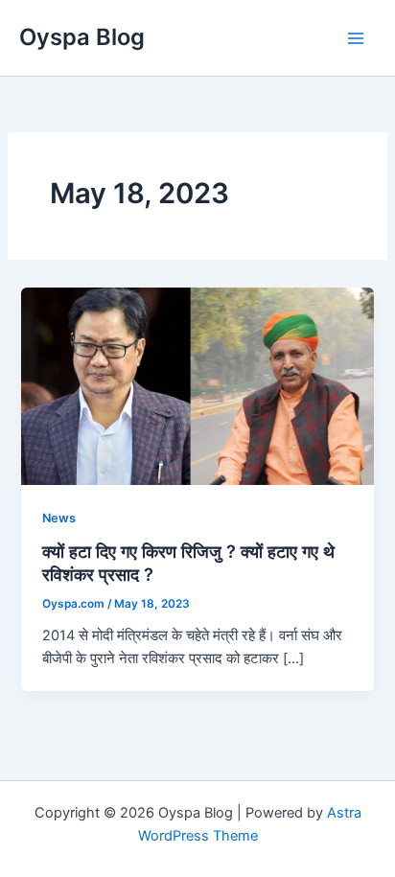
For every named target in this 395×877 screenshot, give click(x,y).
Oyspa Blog (82, 37)
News (59, 518)
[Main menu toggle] (356, 38)
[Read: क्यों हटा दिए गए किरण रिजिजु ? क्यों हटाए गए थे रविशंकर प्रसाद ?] (197, 385)
